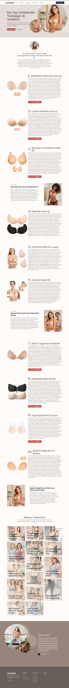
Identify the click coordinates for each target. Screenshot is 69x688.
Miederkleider (35, 2)
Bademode (41, 2)
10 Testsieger (35, 675)
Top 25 (17, 2)
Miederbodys (28, 2)
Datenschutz (24, 677)
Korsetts (34, 682)
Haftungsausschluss (25, 678)
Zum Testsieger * (60, 2)
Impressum (24, 675)
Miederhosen (22, 2)
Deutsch (45, 675)
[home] (10, 2)
